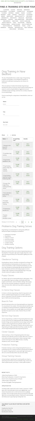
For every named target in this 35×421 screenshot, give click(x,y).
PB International (12, 416)
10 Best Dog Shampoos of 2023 (9, 375)
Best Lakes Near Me (7, 410)
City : (4, 112)
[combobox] (8, 135)
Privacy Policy (19, 419)
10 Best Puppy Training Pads (9, 380)
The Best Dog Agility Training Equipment (11, 382)
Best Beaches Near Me (7, 411)
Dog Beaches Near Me (7, 408)
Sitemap (31, 419)
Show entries (9, 135)
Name (4, 139)
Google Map (17, 144)
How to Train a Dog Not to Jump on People (12, 379)
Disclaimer (26, 419)
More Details (28, 144)
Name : (5, 101)
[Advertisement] (17, 50)
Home (2, 1)
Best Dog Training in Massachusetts (15, 1)
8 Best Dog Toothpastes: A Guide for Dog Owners (14, 377)
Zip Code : (5, 122)
